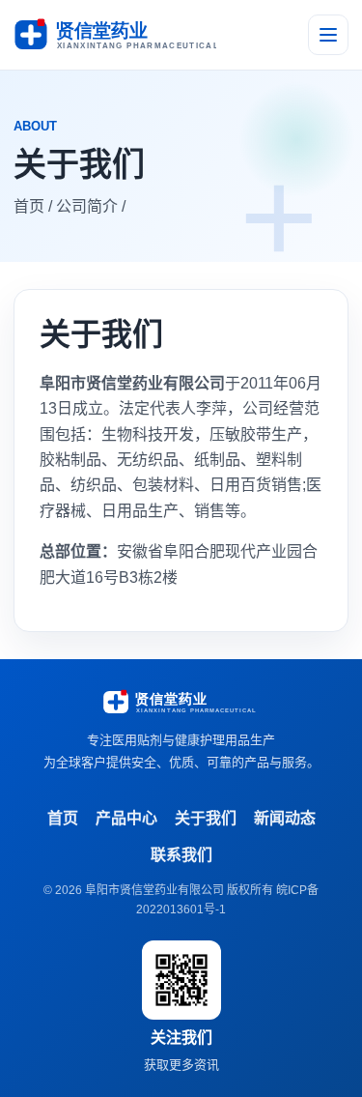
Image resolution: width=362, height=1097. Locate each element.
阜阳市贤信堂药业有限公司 (154, 890)
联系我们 (181, 855)
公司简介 (87, 206)
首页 (62, 818)
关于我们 (206, 818)
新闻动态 (285, 818)
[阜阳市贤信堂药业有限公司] (115, 35)
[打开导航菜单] (328, 34)
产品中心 (126, 818)
